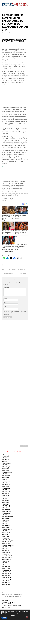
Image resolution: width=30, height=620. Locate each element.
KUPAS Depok (6, 485)
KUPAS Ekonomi (6, 490)
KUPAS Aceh (5, 456)
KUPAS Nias (5, 538)
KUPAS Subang (6, 567)
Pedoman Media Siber (8, 602)
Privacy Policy (6, 607)
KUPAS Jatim (5, 504)
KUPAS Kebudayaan (7, 517)
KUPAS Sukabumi (7, 568)
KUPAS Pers (5, 551)
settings (13, 615)
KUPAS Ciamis (6, 481)
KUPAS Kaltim (6, 513)
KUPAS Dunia (6, 488)
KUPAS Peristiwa (7, 549)
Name (5, 298)
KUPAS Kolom (6, 526)
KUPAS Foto (5, 493)
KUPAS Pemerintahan (8, 545)
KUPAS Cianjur (6, 483)
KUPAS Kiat (5, 524)
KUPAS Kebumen (7, 518)
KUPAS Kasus (5, 515)
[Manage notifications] (27, 617)
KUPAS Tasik (5, 581)
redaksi (12, 32)
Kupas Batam (5, 469)
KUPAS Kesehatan (7, 522)
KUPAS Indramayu (7, 499)
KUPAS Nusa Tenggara (8, 540)
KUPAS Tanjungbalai (8, 579)
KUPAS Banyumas (7, 467)
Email (5, 302)
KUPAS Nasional (6, 536)
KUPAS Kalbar (6, 508)
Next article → (23, 273)
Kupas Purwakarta (7, 556)
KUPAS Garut (6, 495)
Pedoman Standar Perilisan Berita (11, 606)
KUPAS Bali (5, 461)
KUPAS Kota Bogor (7, 527)
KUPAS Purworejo (7, 558)
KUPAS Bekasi (6, 470)
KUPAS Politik (6, 552)
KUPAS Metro (6, 534)
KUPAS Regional (6, 559)
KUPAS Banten (6, 465)
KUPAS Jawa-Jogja (7, 506)
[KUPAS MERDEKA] (15, 5)
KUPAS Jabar (5, 501)
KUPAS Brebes (6, 479)
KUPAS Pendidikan (7, 547)
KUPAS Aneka (19, 32)
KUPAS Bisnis (6, 476)
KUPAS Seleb (5, 563)
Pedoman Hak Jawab (8, 604)
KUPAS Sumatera (7, 572)
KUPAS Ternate (6, 584)
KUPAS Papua (6, 543)
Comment (6, 287)
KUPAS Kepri (5, 520)
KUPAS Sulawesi (6, 570)
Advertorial (5, 454)
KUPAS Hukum (6, 497)
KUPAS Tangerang (18, 34)
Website (5, 307)
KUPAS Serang (6, 565)
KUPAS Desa (5, 486)
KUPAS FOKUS (6, 492)
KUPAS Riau (5, 561)
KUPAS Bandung (6, 463)
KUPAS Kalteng (6, 511)
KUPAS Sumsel (6, 575)
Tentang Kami (6, 600)
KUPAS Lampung (7, 529)
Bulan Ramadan (8, 269)
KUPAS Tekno (6, 583)
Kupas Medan (6, 533)
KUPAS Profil (5, 554)
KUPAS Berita (10, 34)
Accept (4, 617)
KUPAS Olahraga (6, 542)
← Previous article (7, 273)
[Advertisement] (15, 46)
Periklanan (5, 609)
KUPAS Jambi (6, 502)
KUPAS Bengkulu (7, 472)
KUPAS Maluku (6, 531)
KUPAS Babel (5, 460)
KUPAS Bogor (6, 477)
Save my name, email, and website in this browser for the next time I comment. (14, 313)
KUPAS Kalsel (6, 510)
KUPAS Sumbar (6, 574)
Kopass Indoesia (19, 269)
